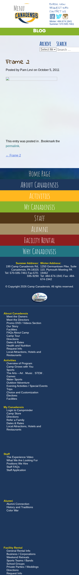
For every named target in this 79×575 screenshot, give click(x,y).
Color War (13, 510)
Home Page (39, 173)
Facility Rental (39, 240)
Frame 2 (13, 155)
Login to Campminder (20, 410)
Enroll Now (57, 4)
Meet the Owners (17, 316)
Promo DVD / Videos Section (24, 323)
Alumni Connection (18, 503)
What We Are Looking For (22, 460)
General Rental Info (18, 550)
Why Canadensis (39, 251)
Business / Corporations (21, 553)
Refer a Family (15, 419)
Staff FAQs (13, 466)
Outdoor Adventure (18, 382)
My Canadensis (39, 207)
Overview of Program (19, 363)
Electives (12, 395)
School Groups (16, 563)
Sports (10, 369)
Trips (9, 389)
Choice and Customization (22, 392)
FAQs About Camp (18, 332)
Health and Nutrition (19, 345)
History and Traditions (20, 507)
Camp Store (14, 413)
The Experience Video (20, 457)
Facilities (12, 329)
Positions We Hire (17, 463)
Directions (13, 339)
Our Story (12, 326)
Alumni (39, 229)
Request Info (58, 8)
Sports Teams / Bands (20, 560)
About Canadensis (39, 184)
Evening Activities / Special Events (27, 385)
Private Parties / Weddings (23, 566)
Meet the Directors (18, 319)
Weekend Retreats (18, 557)
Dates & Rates (15, 342)
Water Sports (14, 379)
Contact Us (57, 11)
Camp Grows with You (20, 366)
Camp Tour (13, 335)
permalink (12, 146)
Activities (39, 196)
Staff (39, 218)
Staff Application (16, 470)
